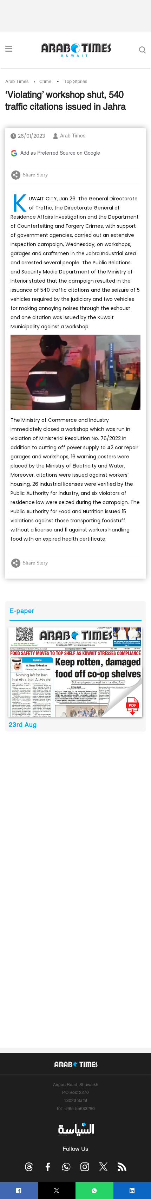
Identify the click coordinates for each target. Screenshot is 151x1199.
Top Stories (75, 81)
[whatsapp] (94, 1190)
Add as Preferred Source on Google (60, 153)
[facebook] (18, 1190)
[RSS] (122, 1166)
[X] (56, 1190)
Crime (45, 81)
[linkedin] (132, 1190)
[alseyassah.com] (76, 1129)
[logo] (75, 50)
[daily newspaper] (75, 672)
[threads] (29, 1166)
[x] (103, 1166)
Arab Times (17, 81)
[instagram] (84, 1166)
